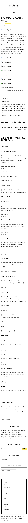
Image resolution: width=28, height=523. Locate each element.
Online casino (4, 349)
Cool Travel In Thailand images (9, 271)
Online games (4, 335)
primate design (14, 91)
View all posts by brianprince (11, 115)
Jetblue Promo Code (6, 196)
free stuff (4, 287)
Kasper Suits (4, 146)
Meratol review (5, 305)
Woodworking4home (5, 397)
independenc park (10, 90)
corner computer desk (6, 180)
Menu (14, 12)
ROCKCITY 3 (20, 91)
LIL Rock (19, 90)
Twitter (5, 506)
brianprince (4, 25)
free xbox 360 (4, 362)
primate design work (9, 87)
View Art (6, 484)
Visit (5, 498)
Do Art (5, 482)
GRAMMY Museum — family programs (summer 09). (14, 127)
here (3, 40)
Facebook (6, 504)
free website (4, 214)
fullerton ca (3, 90)
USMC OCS (3, 253)
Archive (5, 493)
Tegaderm (3, 381)
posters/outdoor (7, 91)
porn (2, 321)
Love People (7, 487)
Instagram (6, 509)
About (5, 495)
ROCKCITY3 (25, 91)
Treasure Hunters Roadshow (8, 166)
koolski (15, 90)
